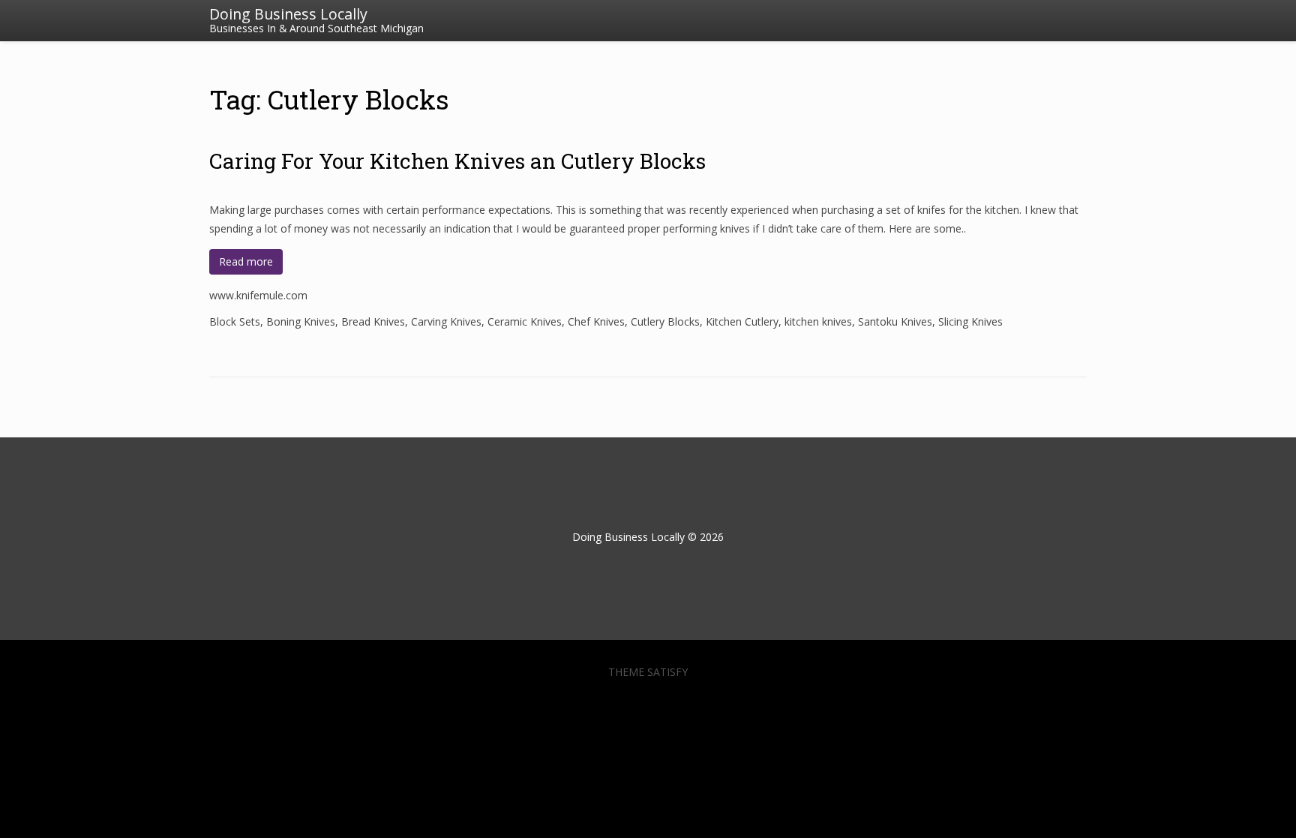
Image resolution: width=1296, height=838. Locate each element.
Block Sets (234, 321)
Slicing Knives (970, 321)
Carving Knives (446, 321)
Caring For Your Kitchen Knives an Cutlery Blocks (457, 161)
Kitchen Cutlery (742, 321)
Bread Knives (373, 321)
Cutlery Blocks (665, 321)
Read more (246, 261)
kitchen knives (818, 321)
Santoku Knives (895, 321)
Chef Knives (596, 321)
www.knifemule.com (258, 295)
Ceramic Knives (525, 321)
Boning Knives (300, 321)
